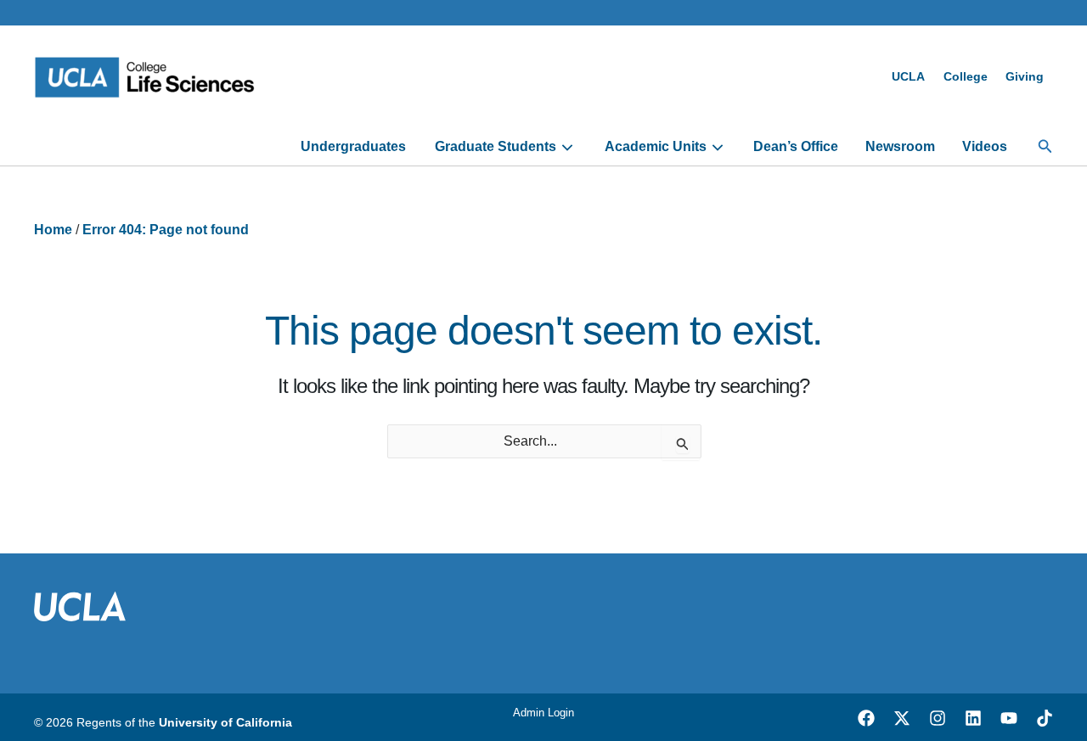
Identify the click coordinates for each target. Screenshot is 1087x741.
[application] (565, 147)
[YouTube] (1008, 718)
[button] (1045, 147)
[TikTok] (1044, 718)
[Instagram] (937, 718)
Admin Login (543, 712)
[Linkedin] (973, 718)
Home (53, 229)
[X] (901, 718)
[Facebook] (866, 718)
